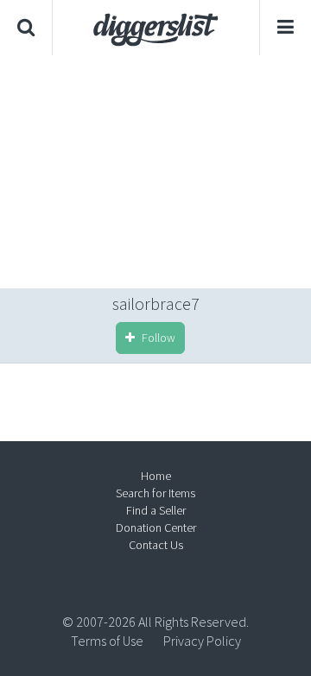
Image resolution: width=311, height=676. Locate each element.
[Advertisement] (155, 172)
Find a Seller (156, 510)
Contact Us (156, 545)
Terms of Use (107, 640)
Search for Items (155, 493)
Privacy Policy (202, 640)
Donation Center (156, 527)
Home (156, 475)
